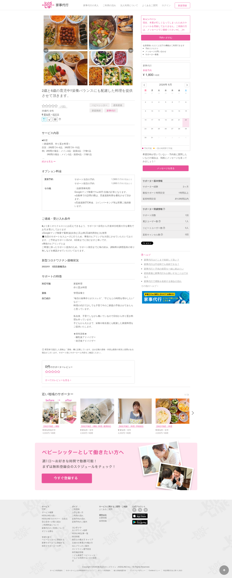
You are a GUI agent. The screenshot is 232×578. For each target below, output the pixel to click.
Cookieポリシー (154, 570)
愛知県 (47, 114)
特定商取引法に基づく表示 (172, 570)
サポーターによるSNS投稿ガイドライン (80, 570)
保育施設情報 (77, 552)
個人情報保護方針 (120, 570)
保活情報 (76, 536)
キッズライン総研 (79, 530)
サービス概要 (47, 512)
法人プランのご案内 (80, 545)
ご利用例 (76, 509)
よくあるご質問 (105, 509)
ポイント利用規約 (104, 570)
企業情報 (103, 517)
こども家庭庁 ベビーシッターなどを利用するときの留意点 (84, 558)
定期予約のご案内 (79, 521)
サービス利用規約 (56, 570)
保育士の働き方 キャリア (82, 539)
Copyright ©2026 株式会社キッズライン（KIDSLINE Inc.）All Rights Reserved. (116, 566)
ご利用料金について (50, 524)
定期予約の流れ (78, 518)
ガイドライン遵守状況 (81, 549)
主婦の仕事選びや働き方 (82, 542)
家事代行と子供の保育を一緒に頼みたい (164, 268)
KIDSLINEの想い (49, 515)
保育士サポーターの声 (51, 545)
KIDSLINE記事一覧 (80, 533)
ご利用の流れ (77, 515)
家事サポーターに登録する (53, 542)
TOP (44, 509)
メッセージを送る (166, 168)
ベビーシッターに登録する (53, 539)
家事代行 (111, 110)
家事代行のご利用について (53, 527)
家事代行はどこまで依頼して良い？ (161, 259)
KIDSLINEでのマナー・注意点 (55, 518)
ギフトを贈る (47, 531)
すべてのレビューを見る (57, 380)
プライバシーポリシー (137, 570)
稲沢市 (56, 114)
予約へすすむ (165, 37)
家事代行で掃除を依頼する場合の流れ (162, 281)
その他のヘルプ (149, 285)
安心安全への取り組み (51, 521)
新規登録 (182, 5)
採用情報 (103, 520)
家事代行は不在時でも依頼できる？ (161, 264)
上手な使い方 (77, 512)
